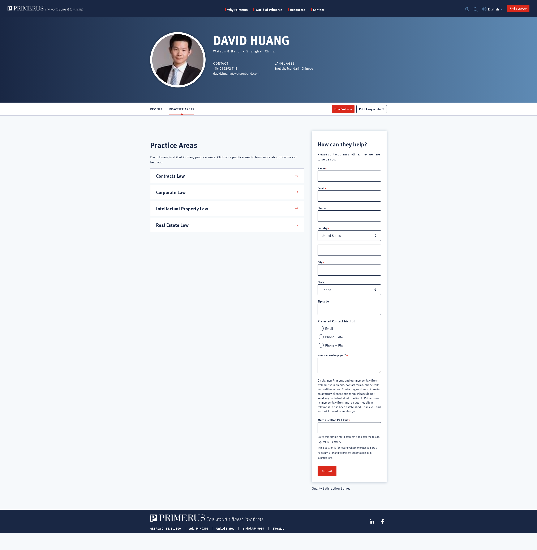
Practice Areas (181, 109)
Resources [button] (297, 9)
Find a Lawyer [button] (518, 8)
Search (475, 9)
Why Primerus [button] (237, 9)
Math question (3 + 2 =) (333, 420)
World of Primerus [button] (268, 9)
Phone (322, 208)
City (320, 262)
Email (321, 188)
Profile (156, 109)
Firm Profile (341, 109)
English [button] (493, 9)
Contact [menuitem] (318, 9)
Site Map (278, 528)
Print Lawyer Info (370, 109)
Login (467, 9)
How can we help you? (332, 355)
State (321, 282)
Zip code (323, 301)
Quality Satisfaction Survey (331, 488)
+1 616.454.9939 (253, 528)
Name (321, 168)
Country (323, 228)
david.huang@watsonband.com (236, 73)
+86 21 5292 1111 (225, 68)
